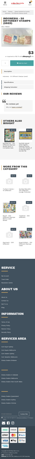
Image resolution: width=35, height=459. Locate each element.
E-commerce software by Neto (9, 453)
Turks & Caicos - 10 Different (9, 189)
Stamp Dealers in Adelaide (9, 375)
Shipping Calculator (10, 87)
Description (8, 71)
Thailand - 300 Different (24, 216)
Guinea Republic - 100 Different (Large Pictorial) (25, 190)
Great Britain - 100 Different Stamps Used (25, 244)
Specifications (9, 82)
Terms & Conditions (22, 417)
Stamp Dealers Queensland (10, 396)
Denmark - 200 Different (8, 243)
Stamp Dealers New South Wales (11, 381)
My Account (5, 276)
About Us (4, 297)
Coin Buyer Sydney (7, 346)
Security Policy (6, 332)
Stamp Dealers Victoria (8, 403)
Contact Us (4, 300)
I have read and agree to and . (18, 418)
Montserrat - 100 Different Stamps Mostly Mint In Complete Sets (9, 145)
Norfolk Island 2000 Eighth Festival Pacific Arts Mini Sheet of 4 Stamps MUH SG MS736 (25, 147)
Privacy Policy (5, 325)
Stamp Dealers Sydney (8, 399)
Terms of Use (5, 322)
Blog (2, 307)
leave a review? (17, 107)
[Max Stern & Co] (17, 3)
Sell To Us (4, 304)
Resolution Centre (7, 283)
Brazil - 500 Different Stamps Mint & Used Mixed (9, 218)
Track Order (5, 279)
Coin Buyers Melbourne (8, 350)
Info (32, 56)
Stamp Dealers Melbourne (9, 378)
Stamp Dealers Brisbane (9, 360)
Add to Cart (23, 63)
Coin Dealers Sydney (7, 353)
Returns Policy (5, 329)
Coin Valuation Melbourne (9, 357)
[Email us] (3, 422)
